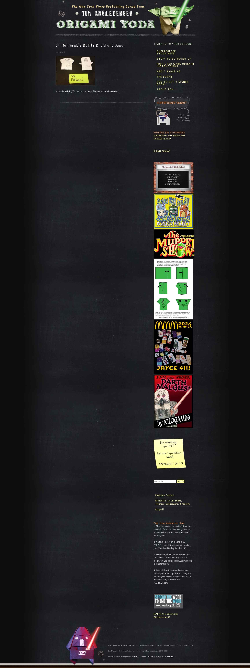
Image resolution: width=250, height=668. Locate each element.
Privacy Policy (147, 656)
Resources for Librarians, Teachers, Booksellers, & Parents (172, 502)
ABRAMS (135, 656)
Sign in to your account (175, 44)
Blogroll (159, 509)
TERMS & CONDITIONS (164, 656)
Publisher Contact (164, 495)
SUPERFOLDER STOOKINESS (167, 135)
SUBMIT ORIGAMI (162, 151)
